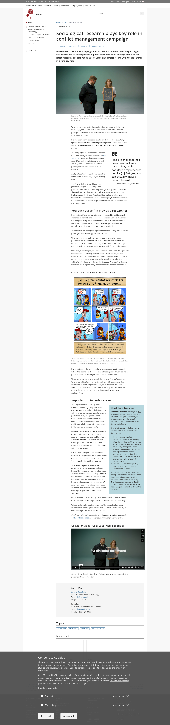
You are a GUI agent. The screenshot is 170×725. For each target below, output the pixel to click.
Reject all (46, 716)
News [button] (56, 5)
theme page (129, 466)
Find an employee (122, 2)
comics (119, 454)
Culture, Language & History (39, 34)
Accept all (68, 716)
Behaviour (73, 46)
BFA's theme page (81, 518)
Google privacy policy (48, 688)
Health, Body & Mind (36, 37)
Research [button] (47, 5)
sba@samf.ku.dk (83, 609)
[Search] (142, 14)
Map (112, 2)
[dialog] (85, 688)
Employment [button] (77, 5)
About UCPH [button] (90, 5)
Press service (33, 51)
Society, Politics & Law (36, 27)
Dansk (139, 2)
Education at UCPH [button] (34, 5)
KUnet (133, 2)
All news (64, 22)
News (30, 22)
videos (120, 437)
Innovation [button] (65, 5)
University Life (33, 40)
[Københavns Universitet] (30, 14)
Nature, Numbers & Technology (36, 30)
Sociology (62, 46)
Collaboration (98, 46)
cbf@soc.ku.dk (82, 597)
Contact (31, 43)
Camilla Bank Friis (78, 592)
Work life (84, 46)
